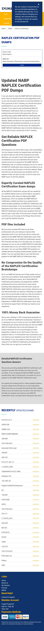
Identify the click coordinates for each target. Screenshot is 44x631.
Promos (4, 588)
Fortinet (6, 23)
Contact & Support (8, 597)
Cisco (6, 14)
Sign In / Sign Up (8, 606)
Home (3, 28)
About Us (5, 583)
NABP (10, 28)
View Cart (5, 609)
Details (22, 65)
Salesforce (7, 19)
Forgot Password (8, 604)
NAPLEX (6, 59)
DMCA (4, 590)
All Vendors (6, 585)
